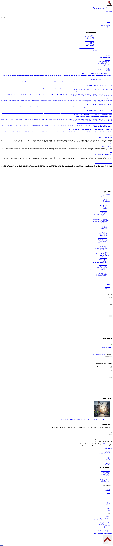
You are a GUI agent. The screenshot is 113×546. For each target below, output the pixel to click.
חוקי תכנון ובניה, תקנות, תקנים (104, 61)
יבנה (109, 510)
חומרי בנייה (107, 60)
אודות (109, 13)
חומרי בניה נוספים (103, 251)
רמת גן (108, 290)
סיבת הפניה (98, 376)
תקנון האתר (107, 464)
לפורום (111, 143)
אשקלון (108, 507)
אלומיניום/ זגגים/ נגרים (103, 234)
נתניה (109, 501)
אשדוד (108, 281)
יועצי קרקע (105, 206)
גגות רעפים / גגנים (103, 235)
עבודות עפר (105, 229)
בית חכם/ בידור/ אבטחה (102, 259)
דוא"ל (99, 368)
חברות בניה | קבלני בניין (89, 39)
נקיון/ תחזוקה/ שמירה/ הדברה (101, 226)
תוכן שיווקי (108, 70)
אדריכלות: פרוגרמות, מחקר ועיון (103, 55)
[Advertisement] (56, 180)
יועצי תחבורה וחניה (103, 211)
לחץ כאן (103, 444)
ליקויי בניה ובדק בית (106, 62)
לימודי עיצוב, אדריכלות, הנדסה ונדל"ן (86, 48)
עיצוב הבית (107, 64)
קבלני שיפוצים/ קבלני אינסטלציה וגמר (99, 219)
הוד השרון (108, 502)
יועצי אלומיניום (104, 204)
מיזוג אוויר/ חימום (103, 258)
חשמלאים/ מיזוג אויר (103, 233)
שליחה (111, 377)
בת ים (109, 506)
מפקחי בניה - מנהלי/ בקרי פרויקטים (100, 214)
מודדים (105, 213)
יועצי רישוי (105, 209)
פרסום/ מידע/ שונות (103, 261)
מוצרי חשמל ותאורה (103, 256)
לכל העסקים (94, 50)
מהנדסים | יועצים (90, 37)
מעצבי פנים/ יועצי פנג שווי (102, 198)
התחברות (108, 20)
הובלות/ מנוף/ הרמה (103, 225)
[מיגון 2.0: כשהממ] (102, 416)
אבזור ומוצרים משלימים (89, 46)
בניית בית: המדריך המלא (105, 57)
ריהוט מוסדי (104, 254)
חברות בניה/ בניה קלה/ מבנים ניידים (100, 216)
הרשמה (108, 22)
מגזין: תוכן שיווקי (106, 463)
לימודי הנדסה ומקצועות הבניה (101, 274)
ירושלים (108, 284)
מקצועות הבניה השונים (89, 41)
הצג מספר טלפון (109, 356)
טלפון (99, 367)
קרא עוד (108, 421)
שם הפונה (98, 366)
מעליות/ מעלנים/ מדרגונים (102, 241)
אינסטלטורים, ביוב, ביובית (102, 232)
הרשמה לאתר (107, 457)
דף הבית (110, 341)
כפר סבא (108, 285)
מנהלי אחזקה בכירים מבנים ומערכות (102, 454)
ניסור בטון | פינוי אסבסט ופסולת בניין (100, 221)
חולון (109, 282)
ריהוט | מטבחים (91, 43)
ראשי (109, 24)
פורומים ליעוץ (107, 28)
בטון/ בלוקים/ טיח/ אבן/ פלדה (101, 245)
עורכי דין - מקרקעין (103, 266)
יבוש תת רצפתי (104, 228)
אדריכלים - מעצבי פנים (89, 36)
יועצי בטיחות (104, 207)
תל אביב (108, 291)
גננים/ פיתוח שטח (103, 224)
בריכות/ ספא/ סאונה (103, 243)
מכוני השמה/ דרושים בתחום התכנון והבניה (98, 269)
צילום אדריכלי (107, 67)
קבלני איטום (104, 227)
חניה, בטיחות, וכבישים (102, 238)
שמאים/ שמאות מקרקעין (102, 267)
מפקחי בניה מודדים (90, 38)
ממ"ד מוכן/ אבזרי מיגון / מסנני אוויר (100, 247)
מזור (109, 352)
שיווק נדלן (108, 68)
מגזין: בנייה (108, 462)
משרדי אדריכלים (104, 196)
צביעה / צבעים (104, 222)
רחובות (108, 289)
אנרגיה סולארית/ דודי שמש (102, 240)
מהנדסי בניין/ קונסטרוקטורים (101, 205)
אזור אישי (108, 456)
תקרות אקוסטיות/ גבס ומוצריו (101, 248)
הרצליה (108, 496)
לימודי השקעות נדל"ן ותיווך (101, 275)
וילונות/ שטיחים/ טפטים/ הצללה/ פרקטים (99, 242)
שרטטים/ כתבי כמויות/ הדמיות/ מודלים (99, 263)
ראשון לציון (107, 288)
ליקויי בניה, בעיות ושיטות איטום (103, 453)
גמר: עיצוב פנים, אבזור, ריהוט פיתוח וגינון (102, 58)
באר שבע (108, 504)
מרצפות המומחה (107, 347)
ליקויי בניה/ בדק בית (103, 265)
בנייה (109, 56)
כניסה (90, 443)
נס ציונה (108, 508)
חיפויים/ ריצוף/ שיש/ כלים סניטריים (100, 354)
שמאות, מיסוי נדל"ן (106, 452)
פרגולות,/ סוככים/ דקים (102, 239)
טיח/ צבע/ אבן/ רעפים (103, 246)
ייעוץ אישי (110, 358)
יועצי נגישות (105, 208)
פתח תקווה (107, 287)
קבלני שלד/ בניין (104, 218)
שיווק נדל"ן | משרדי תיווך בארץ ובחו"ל (99, 262)
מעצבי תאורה (104, 200)
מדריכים (108, 27)
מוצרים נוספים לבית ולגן (102, 272)
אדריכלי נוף (105, 199)
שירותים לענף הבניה (90, 45)
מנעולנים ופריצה (104, 231)
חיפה (109, 283)
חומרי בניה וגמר (91, 42)
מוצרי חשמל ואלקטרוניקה (89, 44)
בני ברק (108, 503)
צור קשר (108, 15)
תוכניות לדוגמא (107, 26)
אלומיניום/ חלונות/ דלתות (102, 249)
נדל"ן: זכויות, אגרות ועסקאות (104, 63)
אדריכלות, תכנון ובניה (105, 451)
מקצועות (92, 35)
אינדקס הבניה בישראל (105, 25)
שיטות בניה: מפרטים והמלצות (104, 69)
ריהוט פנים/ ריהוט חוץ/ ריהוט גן (101, 253)
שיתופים (108, 30)
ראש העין (108, 509)
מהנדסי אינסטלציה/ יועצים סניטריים (100, 202)
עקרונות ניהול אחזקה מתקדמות (103, 66)
